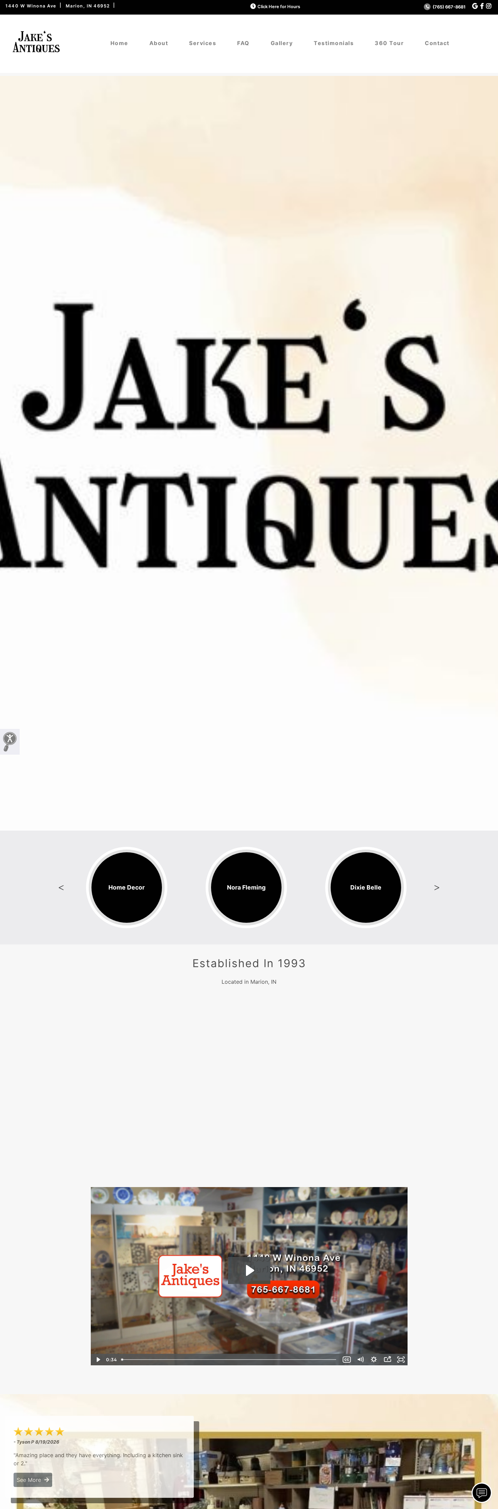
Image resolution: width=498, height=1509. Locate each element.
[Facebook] (481, 6)
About (158, 43)
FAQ (243, 43)
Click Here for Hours (278, 6)
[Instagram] (488, 6)
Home (119, 43)
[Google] (475, 6)
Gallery (282, 43)
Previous (61, 887)
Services (202, 43)
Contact (437, 43)
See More (30, 1479)
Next (437, 887)
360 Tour (389, 43)
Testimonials (334, 43)
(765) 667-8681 (448, 6)
